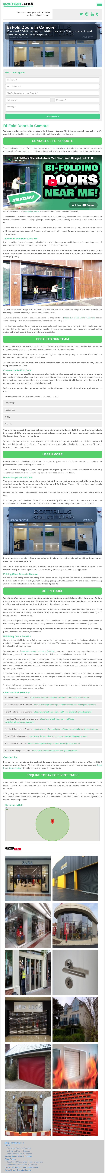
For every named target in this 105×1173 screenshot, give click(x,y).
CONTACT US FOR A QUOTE (52, 141)
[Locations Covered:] (4, 4)
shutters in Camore (31, 211)
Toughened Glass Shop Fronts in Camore (25, 1162)
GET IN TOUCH (52, 591)
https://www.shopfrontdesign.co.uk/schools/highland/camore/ (54, 743)
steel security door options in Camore (37, 651)
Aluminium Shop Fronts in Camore (22, 1164)
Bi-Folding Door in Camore (18, 1151)
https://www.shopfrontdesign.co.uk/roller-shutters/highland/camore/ (62, 712)
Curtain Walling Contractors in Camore (21, 1167)
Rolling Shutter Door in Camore (18, 1156)
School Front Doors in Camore (18, 1170)
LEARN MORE (52, 454)
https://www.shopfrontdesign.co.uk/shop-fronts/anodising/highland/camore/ (65, 729)
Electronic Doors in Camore (19, 1148)
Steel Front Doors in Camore (19, 1154)
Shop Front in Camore (14, 1143)
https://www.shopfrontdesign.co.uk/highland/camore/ (54, 750)
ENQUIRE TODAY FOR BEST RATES (53, 775)
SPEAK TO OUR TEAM (52, 339)
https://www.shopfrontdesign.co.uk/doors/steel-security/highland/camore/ (65, 705)
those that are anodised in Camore (79, 318)
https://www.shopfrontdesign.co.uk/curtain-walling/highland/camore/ (58, 736)
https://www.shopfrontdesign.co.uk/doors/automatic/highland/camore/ (60, 697)
